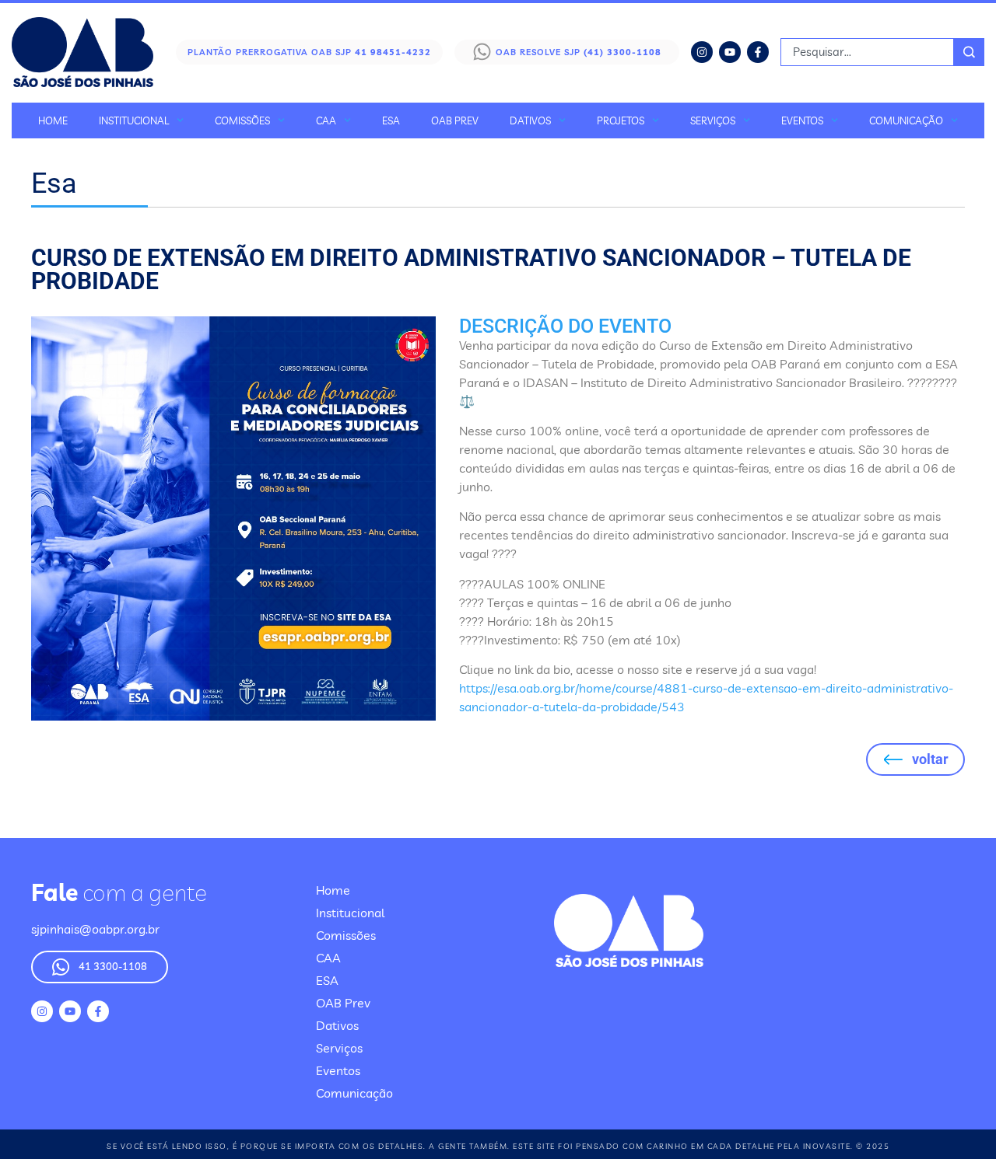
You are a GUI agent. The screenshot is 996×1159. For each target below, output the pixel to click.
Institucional (134, 120)
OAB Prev (455, 120)
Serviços (712, 120)
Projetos (620, 120)
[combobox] (867, 52)
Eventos (802, 120)
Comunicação (906, 120)
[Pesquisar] (969, 52)
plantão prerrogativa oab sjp (309, 52)
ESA (391, 120)
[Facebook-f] (758, 52)
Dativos (530, 120)
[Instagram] (702, 52)
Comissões (242, 120)
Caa (326, 120)
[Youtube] (730, 52)
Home (53, 120)
